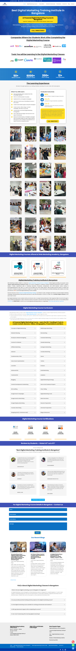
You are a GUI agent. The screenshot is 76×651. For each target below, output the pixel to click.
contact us (10, 301)
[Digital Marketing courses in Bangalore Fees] (16, 214)
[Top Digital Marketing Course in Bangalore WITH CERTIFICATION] (16, 159)
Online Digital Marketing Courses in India (39, 645)
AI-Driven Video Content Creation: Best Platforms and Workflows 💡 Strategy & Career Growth (38, 556)
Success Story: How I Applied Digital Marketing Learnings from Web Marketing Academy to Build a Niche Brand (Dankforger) (18, 556)
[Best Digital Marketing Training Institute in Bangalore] (30, 159)
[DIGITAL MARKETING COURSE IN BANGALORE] (60, 177)
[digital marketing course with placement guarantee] (60, 214)
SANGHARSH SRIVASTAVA (52, 478)
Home (11, 645)
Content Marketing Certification (45, 433)
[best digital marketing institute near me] (30, 177)
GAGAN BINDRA (50, 465)
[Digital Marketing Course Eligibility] (45, 159)
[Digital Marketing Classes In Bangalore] (45, 214)
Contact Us (61, 645)
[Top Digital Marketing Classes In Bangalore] (60, 250)
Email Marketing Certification (60, 433)
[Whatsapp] (73, 645)
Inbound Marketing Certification (30, 433)
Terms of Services (20, 646)
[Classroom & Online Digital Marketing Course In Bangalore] (45, 232)
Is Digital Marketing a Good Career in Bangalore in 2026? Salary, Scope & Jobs (56, 555)
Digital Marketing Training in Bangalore (34, 312)
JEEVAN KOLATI (20, 466)
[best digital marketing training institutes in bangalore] (30, 195)
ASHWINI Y (19, 478)
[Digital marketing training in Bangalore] (30, 214)
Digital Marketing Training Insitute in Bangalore (39, 283)
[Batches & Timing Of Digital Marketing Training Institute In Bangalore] (45, 141)
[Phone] (73, 641)
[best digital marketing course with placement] (30, 232)
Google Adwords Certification (15, 433)
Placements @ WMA (53, 640)
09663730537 (16, 635)
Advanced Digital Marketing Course (18, 273)
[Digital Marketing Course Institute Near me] (16, 141)
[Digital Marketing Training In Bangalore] (45, 250)
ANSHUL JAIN (20, 492)
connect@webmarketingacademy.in (17, 633)
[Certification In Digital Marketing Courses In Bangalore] (60, 159)
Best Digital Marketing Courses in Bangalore (22, 645)
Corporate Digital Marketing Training (38, 273)
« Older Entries (13, 580)
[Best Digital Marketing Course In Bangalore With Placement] (16, 232)
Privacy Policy (12, 646)
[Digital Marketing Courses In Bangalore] (45, 177)
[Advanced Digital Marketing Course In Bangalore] (16, 250)
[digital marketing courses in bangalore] (60, 141)
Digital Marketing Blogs (53, 645)
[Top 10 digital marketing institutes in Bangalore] (45, 195)
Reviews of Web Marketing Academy (57, 637)
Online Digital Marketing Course (58, 273)
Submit (37, 532)
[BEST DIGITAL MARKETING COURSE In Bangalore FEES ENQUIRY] (16, 195)
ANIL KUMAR (50, 493)
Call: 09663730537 (38, 31)
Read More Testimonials (38, 499)
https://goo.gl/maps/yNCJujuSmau (56, 301)
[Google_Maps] (73, 648)
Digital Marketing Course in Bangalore (57, 628)
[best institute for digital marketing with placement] (60, 232)
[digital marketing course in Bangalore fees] (30, 141)
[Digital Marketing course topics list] (60, 195)
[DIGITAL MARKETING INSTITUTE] (16, 177)
